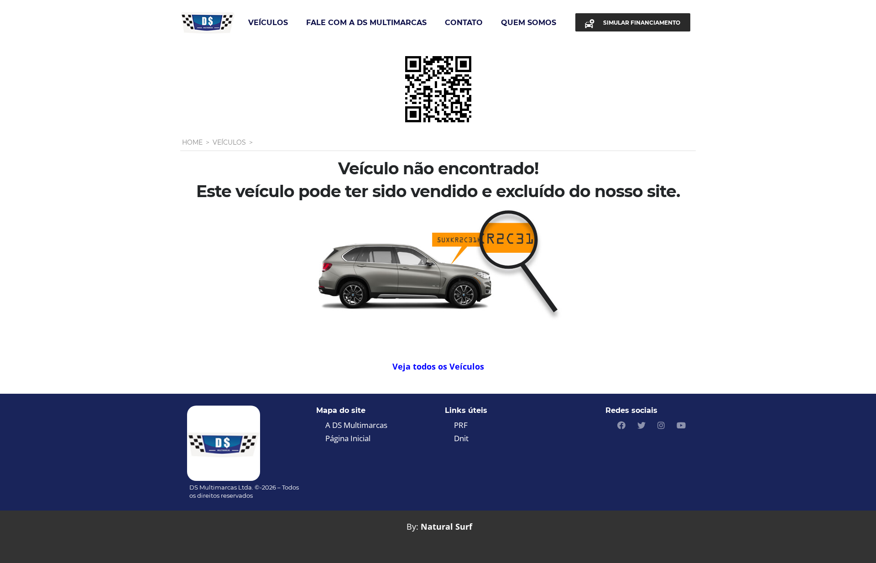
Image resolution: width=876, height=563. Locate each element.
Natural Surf (446, 526)
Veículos (268, 22)
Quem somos (528, 22)
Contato (464, 22)
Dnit (461, 438)
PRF (461, 425)
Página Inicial (347, 438)
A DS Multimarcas (356, 425)
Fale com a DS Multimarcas (366, 22)
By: (412, 526)
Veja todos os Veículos (438, 366)
